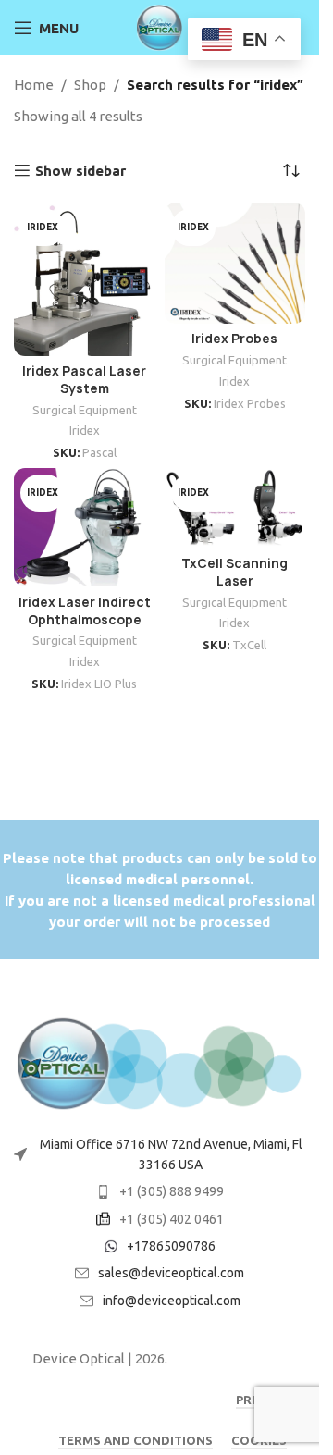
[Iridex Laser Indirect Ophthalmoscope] (84, 527)
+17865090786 (171, 1246)
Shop (90, 84)
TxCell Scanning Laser (234, 572)
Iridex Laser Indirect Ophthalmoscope (84, 611)
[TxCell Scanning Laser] (235, 508)
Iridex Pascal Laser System (84, 380)
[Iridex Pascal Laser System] (84, 279)
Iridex (84, 430)
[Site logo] (159, 26)
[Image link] (159, 1062)
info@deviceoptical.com (171, 1300)
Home (34, 84)
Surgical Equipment (84, 409)
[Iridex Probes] (235, 263)
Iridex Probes (234, 338)
